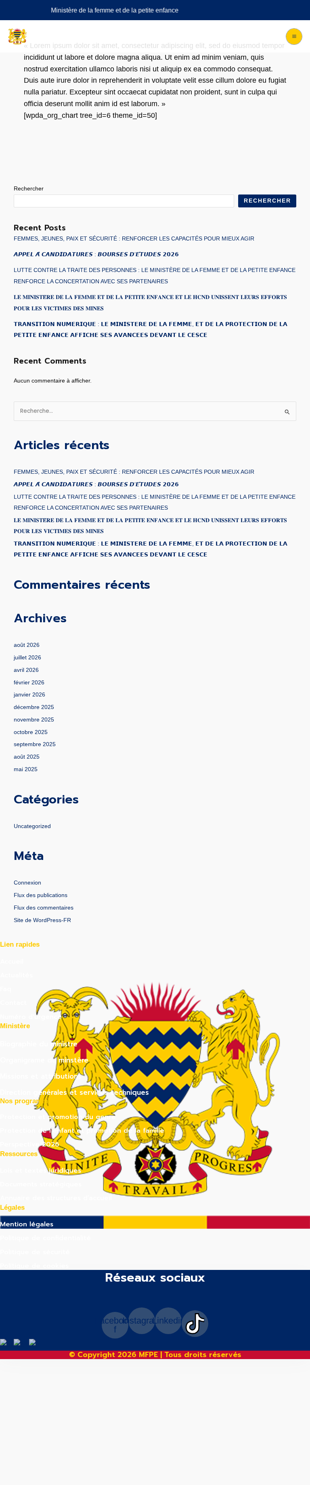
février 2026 (29, 683)
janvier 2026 (29, 695)
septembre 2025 (35, 744)
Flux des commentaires (43, 908)
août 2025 (27, 757)
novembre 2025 (34, 720)
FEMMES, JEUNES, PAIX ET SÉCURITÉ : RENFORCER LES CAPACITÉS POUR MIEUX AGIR (134, 239)
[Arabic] (7, 1344)
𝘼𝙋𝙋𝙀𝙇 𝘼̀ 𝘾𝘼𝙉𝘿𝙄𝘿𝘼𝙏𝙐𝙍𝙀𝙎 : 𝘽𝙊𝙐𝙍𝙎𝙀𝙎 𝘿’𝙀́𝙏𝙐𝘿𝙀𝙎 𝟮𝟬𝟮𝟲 (96, 254)
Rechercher (29, 189)
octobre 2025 (31, 732)
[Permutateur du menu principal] (294, 36)
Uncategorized (32, 826)
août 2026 (27, 645)
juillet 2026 (27, 658)
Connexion (27, 883)
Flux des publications (40, 895)
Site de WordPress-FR (42, 920)
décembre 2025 (34, 707)
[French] (35, 1344)
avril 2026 (26, 670)
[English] (21, 1344)
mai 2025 (26, 769)
